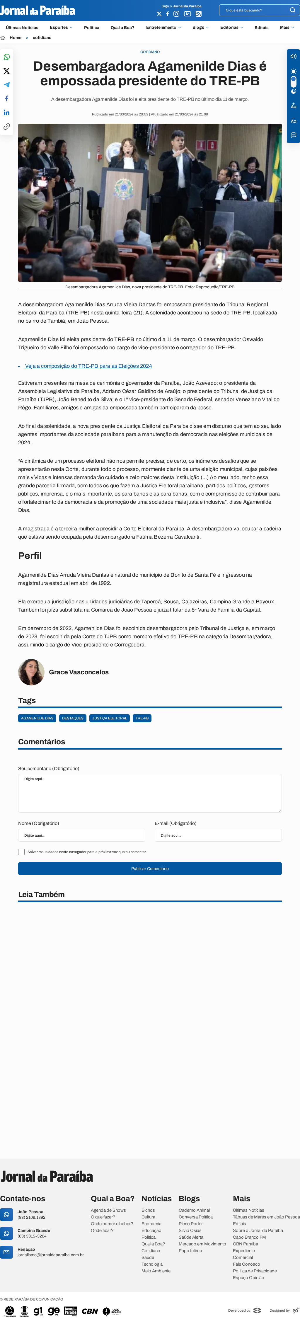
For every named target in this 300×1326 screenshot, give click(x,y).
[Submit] (292, 10)
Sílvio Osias (190, 1230)
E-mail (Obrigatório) (176, 823)
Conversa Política (196, 1217)
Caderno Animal (194, 1210)
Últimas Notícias (22, 27)
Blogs (198, 27)
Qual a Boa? (122, 27)
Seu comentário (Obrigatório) (48, 768)
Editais (262, 27)
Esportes (59, 27)
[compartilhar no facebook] (6, 99)
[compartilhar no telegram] (7, 85)
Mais (284, 27)
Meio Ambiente (156, 1271)
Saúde (148, 1257)
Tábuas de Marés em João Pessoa (266, 1217)
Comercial (243, 1257)
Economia (151, 1224)
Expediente (244, 1251)
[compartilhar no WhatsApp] (7, 57)
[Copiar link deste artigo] (7, 127)
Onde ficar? (102, 1230)
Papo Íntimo (190, 1251)
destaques (72, 718)
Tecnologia (152, 1264)
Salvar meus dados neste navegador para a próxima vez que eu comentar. (87, 852)
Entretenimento (161, 27)
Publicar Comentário (150, 869)
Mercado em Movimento (202, 1244)
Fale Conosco (246, 1264)
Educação (151, 1230)
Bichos (148, 1210)
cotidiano (42, 38)
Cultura (148, 1217)
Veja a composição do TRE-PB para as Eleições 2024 (88, 366)
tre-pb (142, 718)
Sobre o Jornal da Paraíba (258, 1230)
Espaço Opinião (248, 1278)
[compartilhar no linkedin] (6, 113)
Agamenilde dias (37, 718)
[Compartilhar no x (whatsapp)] (7, 71)
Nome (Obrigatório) (38, 823)
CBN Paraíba (245, 1244)
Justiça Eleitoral (109, 718)
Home (15, 38)
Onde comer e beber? (112, 1224)
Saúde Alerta (191, 1237)
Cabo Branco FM (249, 1237)
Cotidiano (151, 1251)
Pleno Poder (191, 1224)
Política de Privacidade (255, 1271)
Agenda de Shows (108, 1210)
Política (91, 27)
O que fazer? (103, 1217)
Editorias (229, 27)
